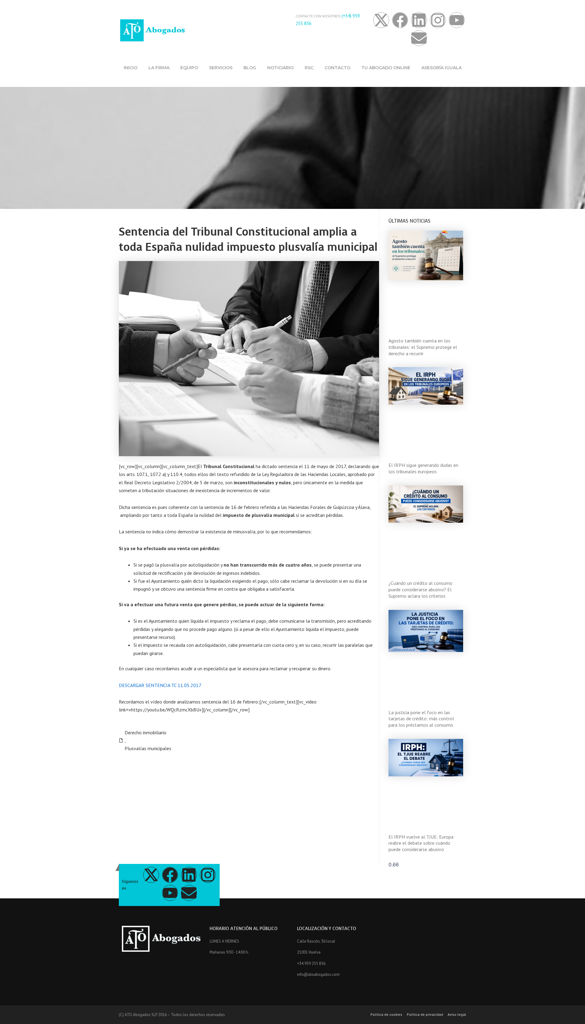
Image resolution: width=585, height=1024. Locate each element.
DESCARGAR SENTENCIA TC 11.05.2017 (160, 685)
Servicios (220, 67)
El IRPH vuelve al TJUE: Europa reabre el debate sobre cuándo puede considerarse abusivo (420, 843)
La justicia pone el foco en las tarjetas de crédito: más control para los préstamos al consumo (421, 718)
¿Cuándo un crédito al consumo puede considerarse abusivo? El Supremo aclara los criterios (420, 589)
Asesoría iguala (441, 67)
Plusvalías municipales (148, 748)
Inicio (130, 67)
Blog (249, 67)
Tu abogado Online (385, 67)
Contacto (337, 67)
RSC (309, 67)
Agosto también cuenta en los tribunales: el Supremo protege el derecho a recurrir (422, 347)
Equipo (189, 67)
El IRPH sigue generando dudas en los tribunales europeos (423, 468)
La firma (158, 67)
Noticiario (280, 67)
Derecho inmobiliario (145, 732)
